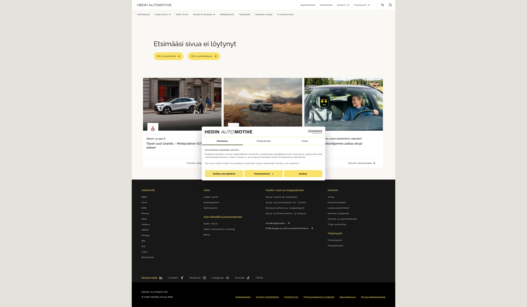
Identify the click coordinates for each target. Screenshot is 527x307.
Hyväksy (303, 174)
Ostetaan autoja (263, 14)
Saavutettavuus (347, 297)
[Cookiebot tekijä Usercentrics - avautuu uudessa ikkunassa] (310, 132)
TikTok (259, 277)
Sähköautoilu (227, 14)
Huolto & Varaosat (202, 14)
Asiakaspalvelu (275, 223)
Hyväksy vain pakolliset (224, 174)
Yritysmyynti (360, 5)
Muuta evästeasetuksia (373, 297)
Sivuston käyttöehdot (267, 297)
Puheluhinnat (291, 297)
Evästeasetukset (262, 174)
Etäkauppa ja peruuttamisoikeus (287, 228)
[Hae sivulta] (390, 5)
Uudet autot (161, 14)
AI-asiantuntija (285, 14)
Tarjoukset (244, 14)
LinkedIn (173, 277)
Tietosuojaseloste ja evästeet (318, 297)
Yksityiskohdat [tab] (264, 141)
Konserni (341, 5)
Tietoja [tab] (305, 141)
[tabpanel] (182, 122)
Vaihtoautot (143, 14)
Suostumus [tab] (222, 141)
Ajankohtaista (308, 5)
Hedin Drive (182, 14)
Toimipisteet (326, 5)
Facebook (195, 277)
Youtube (240, 277)
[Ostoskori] (382, 5)
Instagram (218, 277)
